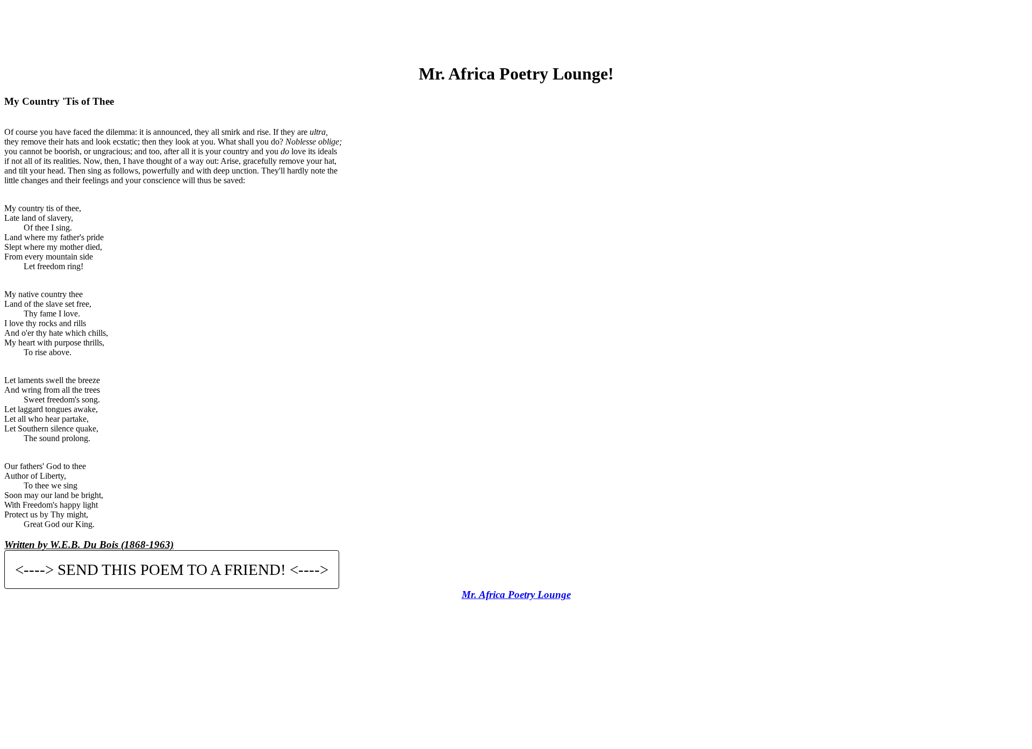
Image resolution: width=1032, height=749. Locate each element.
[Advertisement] (516, 28)
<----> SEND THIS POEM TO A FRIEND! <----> (171, 569)
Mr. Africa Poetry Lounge (516, 594)
